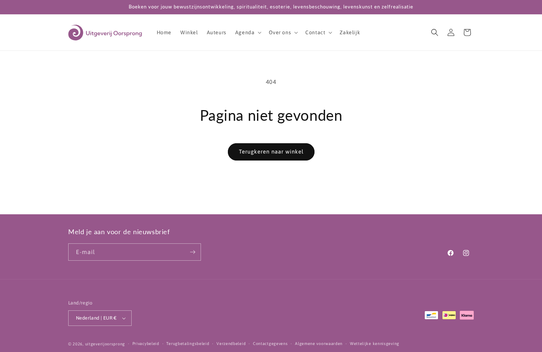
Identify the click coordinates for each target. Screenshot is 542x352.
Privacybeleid (145, 343)
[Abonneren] (192, 252)
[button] (248, 32)
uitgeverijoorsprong (105, 344)
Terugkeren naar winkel (271, 151)
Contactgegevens (270, 343)
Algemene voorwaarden (319, 343)
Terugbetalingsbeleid (187, 343)
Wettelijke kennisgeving (374, 343)
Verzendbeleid (231, 343)
